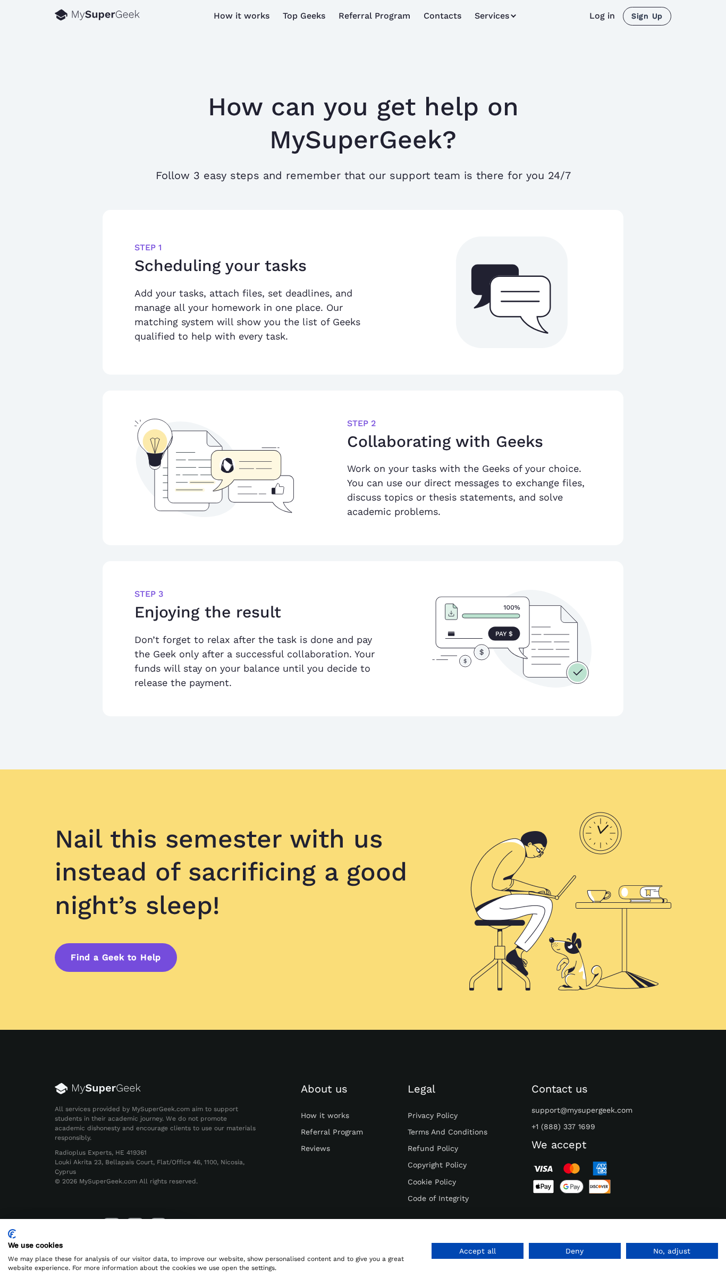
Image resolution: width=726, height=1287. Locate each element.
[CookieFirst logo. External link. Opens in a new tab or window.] (12, 1234)
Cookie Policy (432, 1182)
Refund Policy (433, 1148)
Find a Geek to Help (116, 957)
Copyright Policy (437, 1165)
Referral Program (374, 16)
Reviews (315, 1148)
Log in (602, 16)
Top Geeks (304, 16)
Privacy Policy (433, 1115)
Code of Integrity (438, 1198)
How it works (241, 16)
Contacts (442, 16)
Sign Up (647, 16)
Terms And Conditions (447, 1132)
